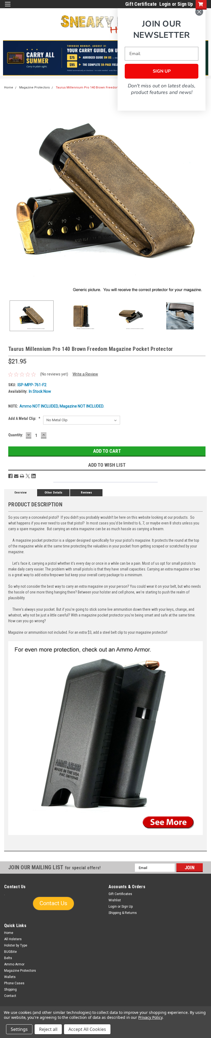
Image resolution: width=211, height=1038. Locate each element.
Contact (10, 996)
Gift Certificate (141, 4)
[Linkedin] (33, 476)
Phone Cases (14, 983)
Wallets (10, 977)
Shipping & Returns (123, 913)
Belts (8, 958)
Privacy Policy (150, 1017)
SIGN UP (162, 71)
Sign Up (185, 4)
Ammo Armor (14, 964)
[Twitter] (28, 476)
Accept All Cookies (87, 1029)
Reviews (86, 492)
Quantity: (15, 435)
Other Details (53, 492)
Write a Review (85, 374)
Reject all (48, 1029)
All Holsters (13, 939)
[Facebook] (10, 476)
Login (165, 4)
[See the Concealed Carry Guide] (105, 58)
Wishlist (115, 900)
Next (203, 195)
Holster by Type (15, 945)
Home (8, 87)
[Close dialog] (199, 12)
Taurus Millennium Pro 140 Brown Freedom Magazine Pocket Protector (108, 87)
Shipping (10, 989)
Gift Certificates (120, 894)
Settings (19, 1029)
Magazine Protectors (34, 87)
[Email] (16, 476)
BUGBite (10, 952)
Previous (8, 195)
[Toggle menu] (7, 7)
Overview (20, 492)
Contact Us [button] (53, 903)
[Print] (22, 476)
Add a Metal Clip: (24, 418)
